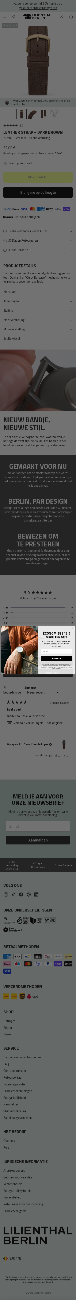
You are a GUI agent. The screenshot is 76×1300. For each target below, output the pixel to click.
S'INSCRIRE (56, 658)
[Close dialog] (72, 628)
